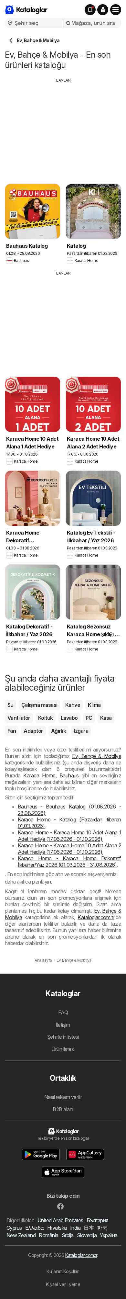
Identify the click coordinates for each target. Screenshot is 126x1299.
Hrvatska (57, 1228)
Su (10, 705)
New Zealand (21, 1235)
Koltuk (45, 718)
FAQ (63, 1012)
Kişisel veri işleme (63, 1284)
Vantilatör (18, 718)
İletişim (63, 1025)
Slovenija (87, 1235)
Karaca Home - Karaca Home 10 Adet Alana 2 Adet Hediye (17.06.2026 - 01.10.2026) (69, 848)
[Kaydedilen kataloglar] (90, 9)
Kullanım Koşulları (63, 1271)
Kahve (72, 705)
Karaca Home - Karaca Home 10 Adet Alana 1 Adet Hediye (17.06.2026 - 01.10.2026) (69, 835)
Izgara (81, 731)
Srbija (68, 1235)
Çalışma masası (39, 705)
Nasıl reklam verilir (63, 1097)
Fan (11, 731)
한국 (102, 1228)
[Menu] (115, 9)
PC (89, 718)
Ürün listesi (63, 1049)
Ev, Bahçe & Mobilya (96, 756)
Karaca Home (39, 775)
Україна (108, 1235)
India (75, 1228)
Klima (94, 705)
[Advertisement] (63, 128)
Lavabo (69, 718)
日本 (89, 1228)
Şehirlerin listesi (63, 1037)
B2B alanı (63, 1109)
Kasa (106, 718)
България (97, 1220)
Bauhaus (69, 775)
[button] (102, 9)
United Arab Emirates (60, 1220)
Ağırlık (58, 731)
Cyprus (14, 1228)
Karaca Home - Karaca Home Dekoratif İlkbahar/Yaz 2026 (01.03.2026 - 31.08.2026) (69, 861)
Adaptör (33, 731)
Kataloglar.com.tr (96, 917)
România (48, 1235)
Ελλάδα (34, 1228)
